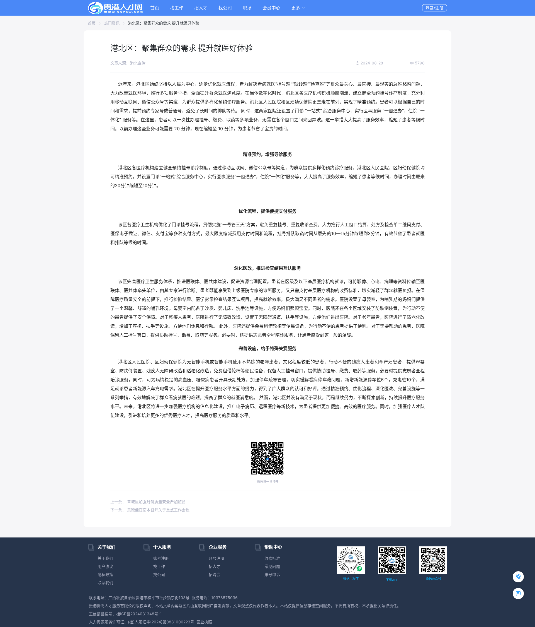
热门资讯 (112, 23)
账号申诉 (272, 574)
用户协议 (105, 566)
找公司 (225, 8)
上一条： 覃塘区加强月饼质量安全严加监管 (148, 501)
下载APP (392, 580)
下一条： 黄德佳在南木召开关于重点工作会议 (149, 509)
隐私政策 (105, 574)
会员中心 (271, 8)
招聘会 (214, 574)
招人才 (201, 8)
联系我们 (105, 582)
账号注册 (161, 558)
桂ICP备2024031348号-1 (139, 613)
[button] (298, 7)
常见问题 (272, 566)
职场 (247, 8)
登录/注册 (434, 8)
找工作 (176, 8)
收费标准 (272, 558)
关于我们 (105, 558)
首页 (154, 8)
